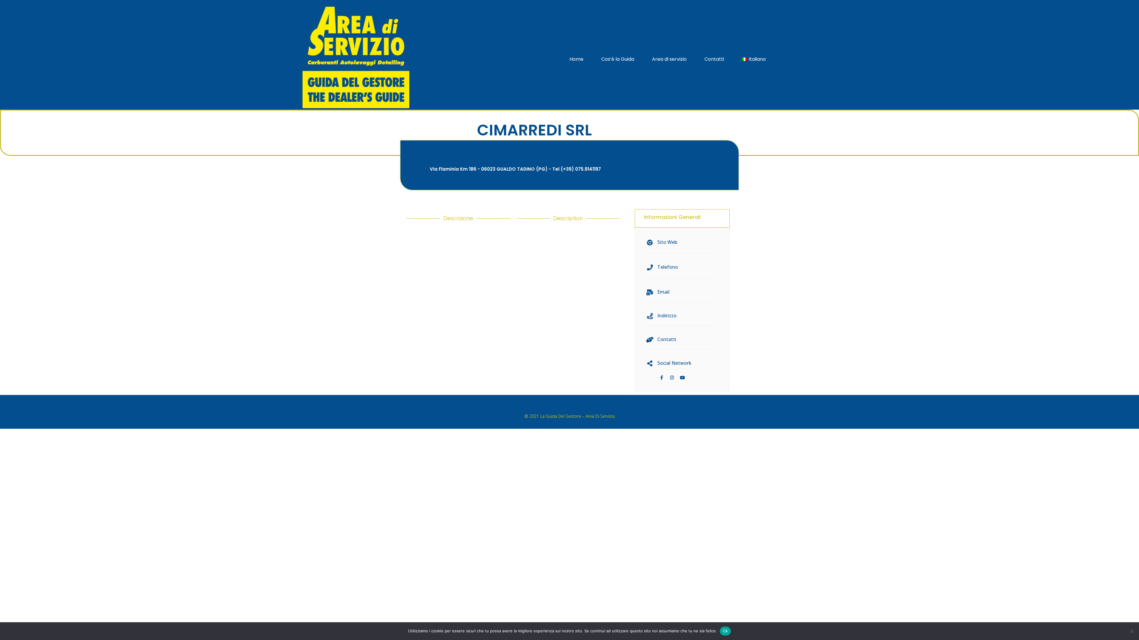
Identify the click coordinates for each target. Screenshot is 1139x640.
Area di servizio (669, 59)
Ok (725, 630)
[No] (1132, 631)
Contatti (714, 59)
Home (576, 59)
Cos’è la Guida (617, 59)
